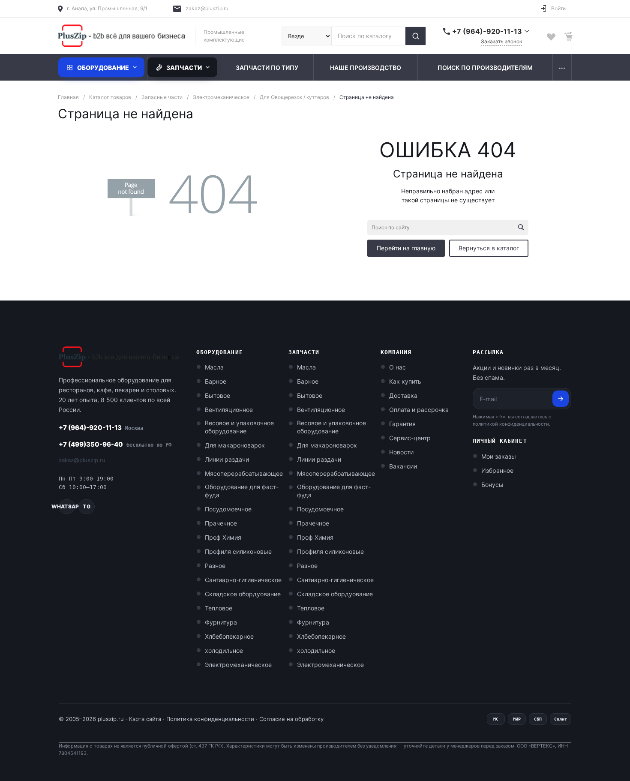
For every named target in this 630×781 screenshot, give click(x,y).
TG (86, 506)
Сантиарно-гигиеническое (243, 579)
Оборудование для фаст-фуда (242, 491)
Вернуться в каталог (489, 248)
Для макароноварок (235, 445)
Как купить (405, 381)
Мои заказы (498, 456)
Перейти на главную (406, 248)
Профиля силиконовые (238, 551)
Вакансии (403, 466)
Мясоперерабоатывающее (244, 473)
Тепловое (218, 608)
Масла (214, 367)
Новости (401, 452)
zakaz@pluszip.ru (207, 8)
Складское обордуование (243, 594)
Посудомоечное (228, 509)
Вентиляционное (229, 409)
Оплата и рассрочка (419, 409)
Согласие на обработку (291, 718)
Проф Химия (223, 537)
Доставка (403, 395)
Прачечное (221, 523)
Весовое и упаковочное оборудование (239, 427)
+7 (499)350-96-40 (115, 444)
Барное (215, 381)
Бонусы (492, 484)
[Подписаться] (560, 398)
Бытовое (217, 395)
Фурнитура (221, 622)
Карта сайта (145, 718)
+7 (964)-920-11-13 (101, 428)
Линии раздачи (227, 459)
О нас (397, 367)
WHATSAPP (67, 506)
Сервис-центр (410, 438)
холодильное (224, 650)
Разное (215, 565)
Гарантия (402, 423)
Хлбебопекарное (229, 636)
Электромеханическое (238, 664)
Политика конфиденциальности (210, 718)
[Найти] (415, 36)
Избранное (497, 470)
